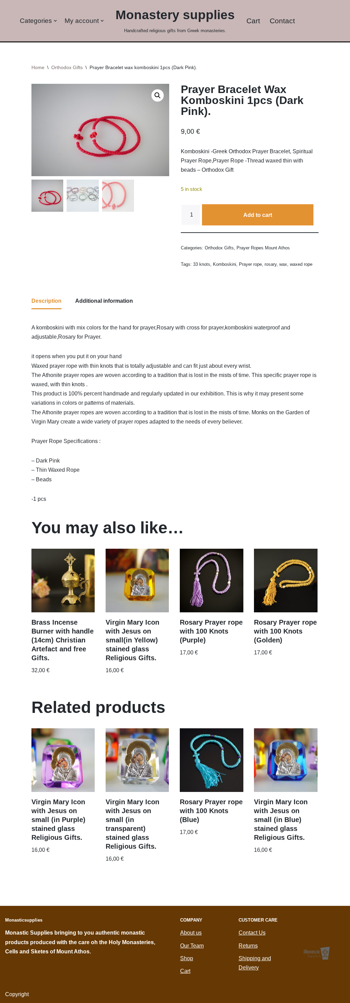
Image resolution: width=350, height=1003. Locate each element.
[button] (55, 21)
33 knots (201, 264)
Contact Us (252, 933)
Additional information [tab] (104, 301)
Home (37, 67)
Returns (248, 946)
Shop (186, 958)
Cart (253, 21)
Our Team (192, 946)
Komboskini (224, 264)
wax (283, 264)
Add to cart (257, 215)
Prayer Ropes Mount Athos (263, 247)
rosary (271, 264)
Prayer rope (250, 264)
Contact (282, 21)
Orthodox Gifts (67, 67)
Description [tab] (46, 301)
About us (191, 933)
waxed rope (301, 264)
